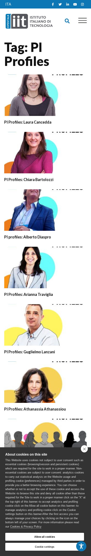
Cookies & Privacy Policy (25, 526)
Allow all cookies (44, 536)
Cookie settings (44, 546)
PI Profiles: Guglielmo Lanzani (29, 351)
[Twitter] (60, 4)
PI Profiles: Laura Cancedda (27, 122)
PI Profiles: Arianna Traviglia (28, 294)
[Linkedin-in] (67, 4)
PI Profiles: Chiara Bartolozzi (28, 179)
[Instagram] (82, 4)
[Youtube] (75, 4)
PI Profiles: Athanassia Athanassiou (35, 409)
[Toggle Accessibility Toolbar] (81, 546)
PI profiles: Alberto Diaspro (27, 237)
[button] (67, 21)
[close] (84, 448)
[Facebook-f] (53, 4)
